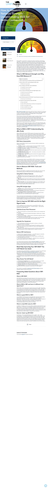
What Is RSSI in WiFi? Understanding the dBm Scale (29, 82)
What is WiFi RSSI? (24, 102)
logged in (23, 334)
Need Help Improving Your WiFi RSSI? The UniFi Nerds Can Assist (31, 97)
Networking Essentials (27, 56)
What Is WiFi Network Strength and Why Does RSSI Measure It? (31, 80)
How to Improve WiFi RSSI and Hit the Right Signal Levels (30, 90)
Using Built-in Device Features (26, 87)
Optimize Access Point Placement (26, 92)
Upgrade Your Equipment (26, 93)
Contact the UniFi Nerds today (33, 268)
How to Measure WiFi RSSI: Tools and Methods (28, 85)
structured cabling (35, 241)
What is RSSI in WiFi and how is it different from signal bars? (31, 103)
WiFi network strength (21, 111)
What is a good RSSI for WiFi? (26, 105)
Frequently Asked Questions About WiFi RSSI (28, 100)
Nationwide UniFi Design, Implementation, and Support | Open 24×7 (11, 26)
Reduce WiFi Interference (26, 95)
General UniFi (21, 56)
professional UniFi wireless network (29, 125)
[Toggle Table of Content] (42, 79)
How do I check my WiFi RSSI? (26, 108)
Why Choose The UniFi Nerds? (26, 98)
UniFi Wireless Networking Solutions (37, 56)
